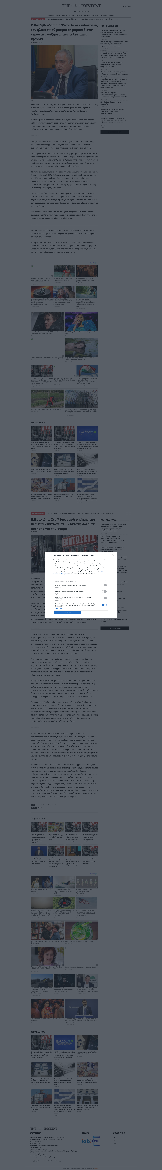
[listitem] (81, 581)
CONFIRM (67, 612)
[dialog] (81, 585)
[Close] (113, 555)
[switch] (104, 585)
